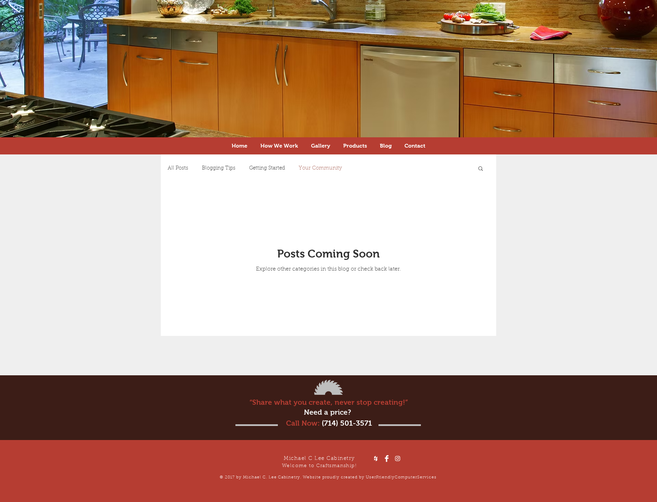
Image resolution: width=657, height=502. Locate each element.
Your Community (320, 168)
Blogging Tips (218, 168)
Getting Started (267, 168)
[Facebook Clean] (386, 458)
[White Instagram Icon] (397, 458)
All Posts (178, 168)
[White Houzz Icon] (375, 458)
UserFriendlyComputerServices (401, 477)
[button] (480, 169)
